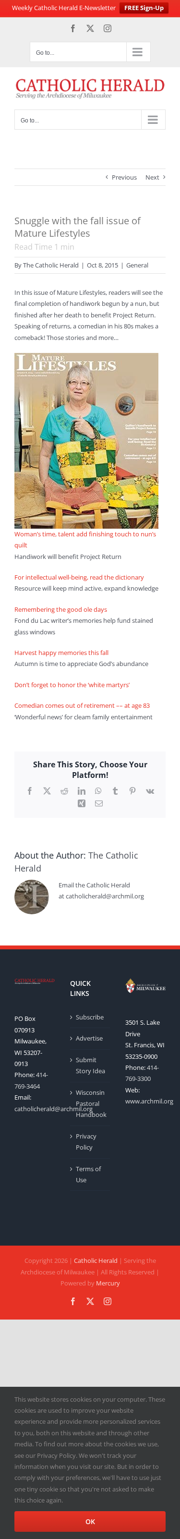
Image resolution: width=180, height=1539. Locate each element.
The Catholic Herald (51, 265)
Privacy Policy (86, 1141)
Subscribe (90, 1017)
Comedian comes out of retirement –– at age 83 (82, 705)
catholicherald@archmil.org (53, 1108)
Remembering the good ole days (60, 609)
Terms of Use (88, 1174)
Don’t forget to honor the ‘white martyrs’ (72, 684)
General (137, 265)
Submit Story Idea (90, 1065)
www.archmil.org (149, 1101)
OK (90, 1521)
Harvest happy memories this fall (61, 652)
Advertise (89, 1038)
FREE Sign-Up (144, 7)
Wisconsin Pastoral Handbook (91, 1103)
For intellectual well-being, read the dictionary (79, 577)
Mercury (108, 1283)
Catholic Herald (96, 1260)
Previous (124, 177)
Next (152, 177)
